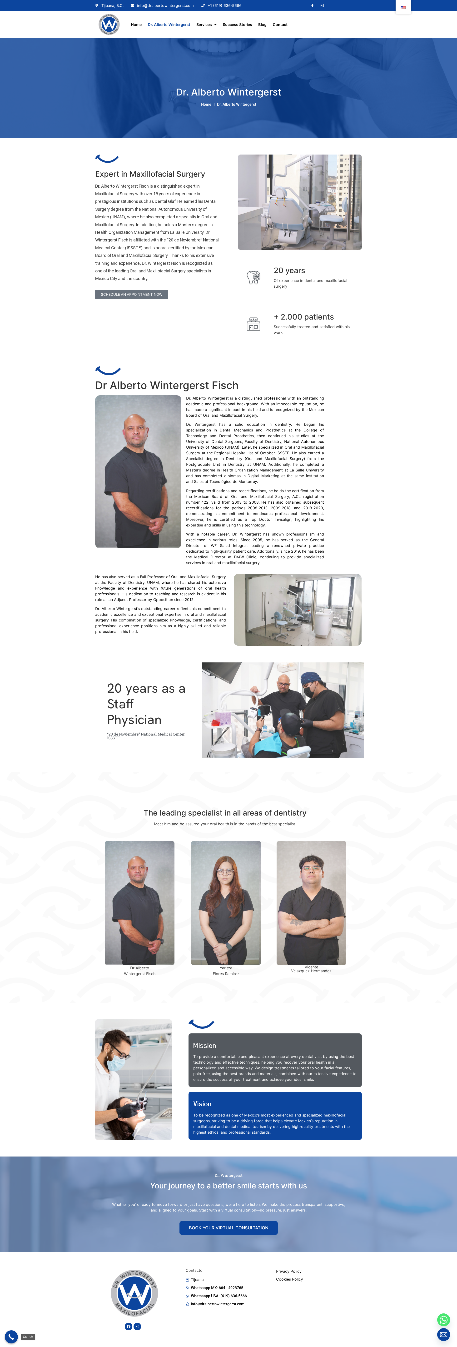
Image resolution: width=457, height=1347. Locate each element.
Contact (280, 24)
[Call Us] (11, 1336)
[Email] (443, 1334)
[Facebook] (128, 1326)
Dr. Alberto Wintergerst (169, 24)
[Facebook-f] (312, 5)
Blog (262, 24)
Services (204, 24)
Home (136, 24)
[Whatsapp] (443, 1319)
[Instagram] (322, 5)
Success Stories (237, 24)
